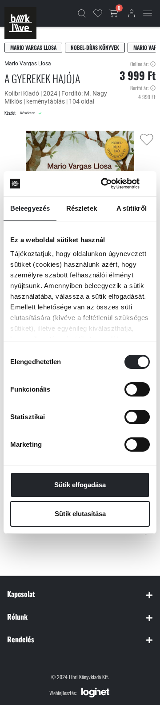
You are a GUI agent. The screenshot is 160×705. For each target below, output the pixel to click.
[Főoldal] (20, 23)
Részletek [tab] (81, 208)
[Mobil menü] (148, 13)
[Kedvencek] (98, 13)
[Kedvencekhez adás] (146, 139)
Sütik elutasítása (80, 513)
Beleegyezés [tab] (30, 208)
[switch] (137, 389)
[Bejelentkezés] (132, 13)
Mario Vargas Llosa (33, 47)
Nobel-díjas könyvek (95, 47)
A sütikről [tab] (131, 208)
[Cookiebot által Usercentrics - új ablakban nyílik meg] (113, 183)
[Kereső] (82, 13)
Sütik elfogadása (80, 485)
